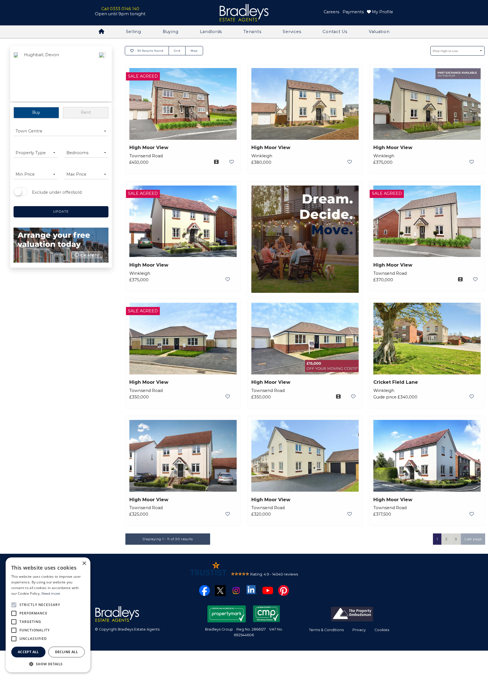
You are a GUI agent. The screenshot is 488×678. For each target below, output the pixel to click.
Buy (36, 112)
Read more (51, 593)
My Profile (382, 11)
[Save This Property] (231, 162)
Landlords (211, 31)
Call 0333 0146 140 (120, 8)
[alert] (48, 614)
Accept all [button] (28, 651)
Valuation (379, 31)
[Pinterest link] (283, 589)
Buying (170, 31)
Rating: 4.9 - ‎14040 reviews (274, 574)
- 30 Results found (149, 50)
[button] (48, 664)
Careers (331, 11)
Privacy (359, 630)
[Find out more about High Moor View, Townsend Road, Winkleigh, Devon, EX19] (183, 103)
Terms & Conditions (326, 630)
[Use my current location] (102, 74)
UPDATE (61, 211)
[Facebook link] (204, 589)
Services (292, 31)
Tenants (252, 31)
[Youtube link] (267, 589)
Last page (473, 539)
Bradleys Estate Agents (244, 13)
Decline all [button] (66, 651)
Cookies (381, 630)
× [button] (84, 563)
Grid (177, 50)
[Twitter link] (220, 590)
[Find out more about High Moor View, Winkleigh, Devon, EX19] (305, 103)
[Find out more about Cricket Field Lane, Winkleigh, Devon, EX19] (427, 338)
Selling (133, 31)
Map (194, 50)
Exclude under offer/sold (57, 192)
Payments (353, 11)
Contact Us (335, 31)
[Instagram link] (236, 589)
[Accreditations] (352, 613)
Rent (86, 112)
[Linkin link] (252, 589)
